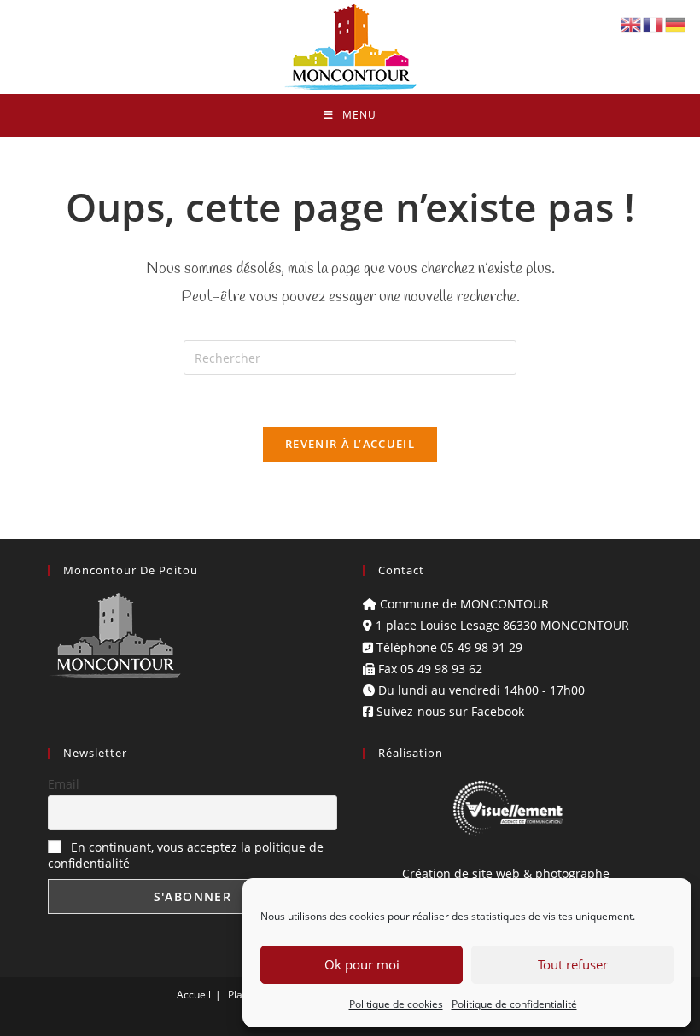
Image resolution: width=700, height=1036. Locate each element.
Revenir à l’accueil (350, 443)
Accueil (194, 994)
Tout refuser (573, 964)
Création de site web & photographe (507, 873)
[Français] (654, 23)
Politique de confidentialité (514, 1004)
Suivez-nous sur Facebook (448, 711)
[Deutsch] (676, 23)
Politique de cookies (396, 1004)
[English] (632, 23)
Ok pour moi (362, 964)
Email (63, 784)
